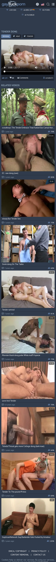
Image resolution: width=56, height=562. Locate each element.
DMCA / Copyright (18, 551)
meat (18, 36)
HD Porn (46, 10)
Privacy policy (38, 551)
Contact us (39, 555)
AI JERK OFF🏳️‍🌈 (29, 10)
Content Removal (20, 555)
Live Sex (12, 10)
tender (29, 36)
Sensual (6, 36)
